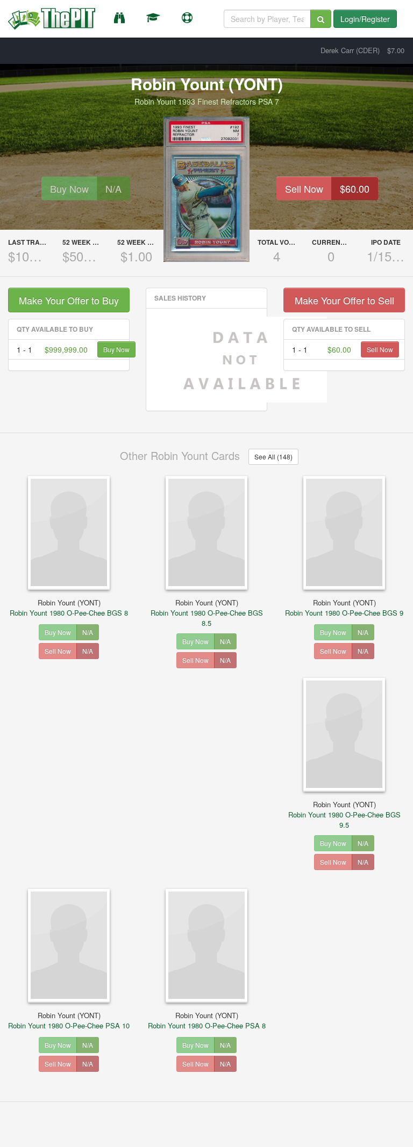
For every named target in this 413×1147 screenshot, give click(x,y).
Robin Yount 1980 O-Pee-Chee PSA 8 (207, 1020)
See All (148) (273, 456)
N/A (113, 188)
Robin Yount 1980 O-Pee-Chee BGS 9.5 (344, 814)
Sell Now (304, 188)
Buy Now (69, 188)
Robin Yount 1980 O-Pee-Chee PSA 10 (69, 1020)
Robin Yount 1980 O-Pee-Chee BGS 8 (69, 607)
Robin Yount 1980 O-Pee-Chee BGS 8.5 (207, 612)
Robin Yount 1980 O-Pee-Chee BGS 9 (344, 607)
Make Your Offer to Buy (69, 300)
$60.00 (354, 188)
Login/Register (365, 18)
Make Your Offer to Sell (344, 300)
